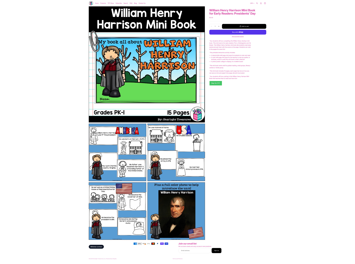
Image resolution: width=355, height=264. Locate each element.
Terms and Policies (177, 258)
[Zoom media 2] (117, 152)
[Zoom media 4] (117, 211)
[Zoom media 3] (176, 152)
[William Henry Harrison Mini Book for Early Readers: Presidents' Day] (215, 83)
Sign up (216, 250)
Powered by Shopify (111, 258)
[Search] (257, 3)
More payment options (238, 36)
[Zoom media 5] (176, 211)
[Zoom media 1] (147, 64)
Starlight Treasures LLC (99, 258)
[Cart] (265, 3)
